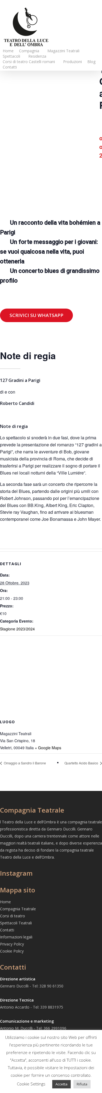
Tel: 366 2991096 (51, 1028)
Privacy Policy (12, 944)
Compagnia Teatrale (18, 908)
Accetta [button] (61, 1084)
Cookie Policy (12, 951)
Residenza (37, 56)
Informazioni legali (16, 937)
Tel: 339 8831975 (48, 1007)
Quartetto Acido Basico (81, 763)
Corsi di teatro (12, 915)
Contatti (10, 67)
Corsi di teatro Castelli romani (29, 61)
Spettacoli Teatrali (16, 922)
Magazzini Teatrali (63, 50)
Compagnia (29, 50)
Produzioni (72, 61)
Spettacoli (11, 56)
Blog (91, 61)
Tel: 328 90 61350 (47, 986)
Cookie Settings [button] (31, 1084)
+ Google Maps (48, 747)
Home (8, 50)
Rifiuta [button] (82, 1084)
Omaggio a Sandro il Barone (24, 763)
